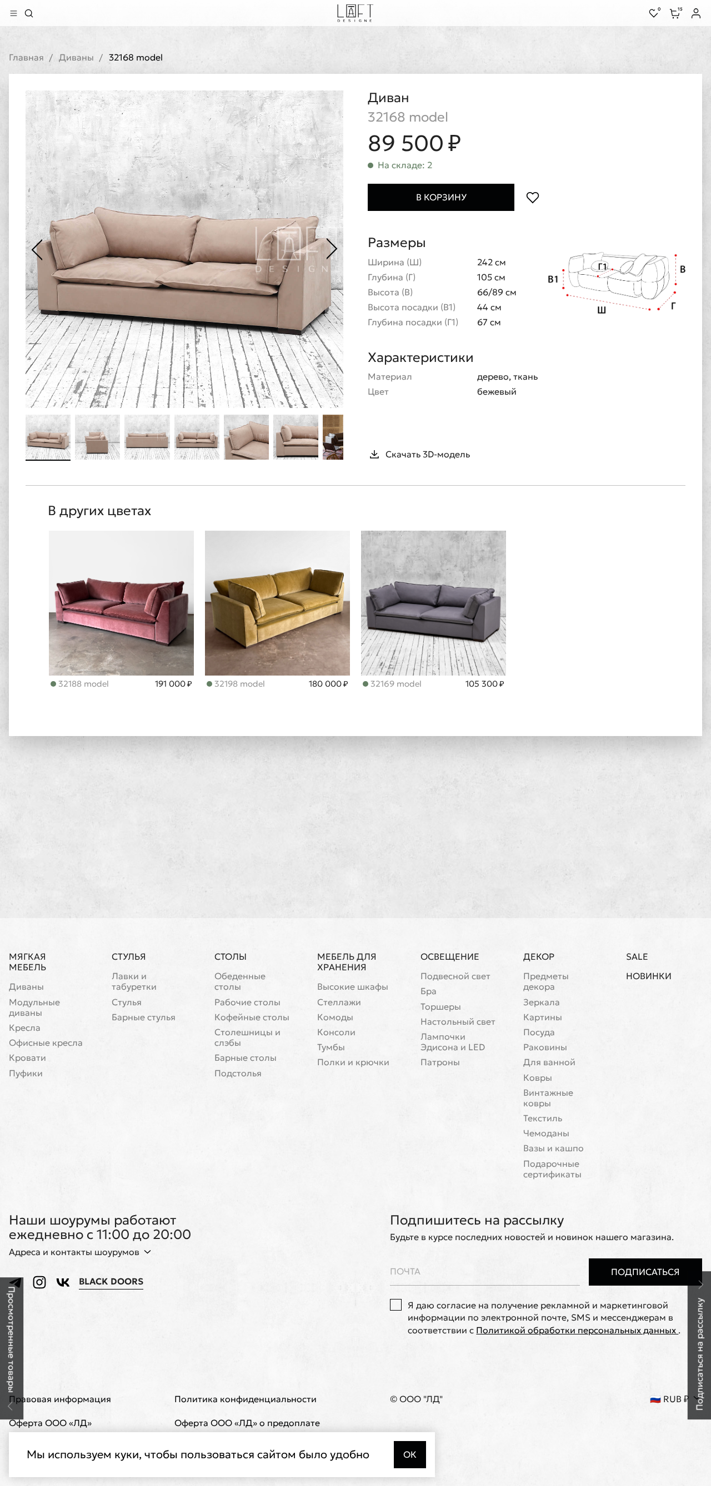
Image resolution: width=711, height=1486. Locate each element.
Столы (230, 956)
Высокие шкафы (352, 986)
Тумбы (331, 1047)
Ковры (537, 1077)
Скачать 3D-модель (427, 454)
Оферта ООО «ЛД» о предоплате (247, 1423)
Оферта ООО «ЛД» (50, 1423)
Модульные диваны (34, 1007)
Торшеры (440, 1006)
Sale (637, 956)
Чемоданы (546, 1133)
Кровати (27, 1057)
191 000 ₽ (173, 684)
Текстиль (542, 1118)
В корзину (441, 197)
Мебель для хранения (347, 962)
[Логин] (696, 13)
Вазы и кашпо (553, 1148)
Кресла (25, 1027)
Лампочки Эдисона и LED (452, 1041)
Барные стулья (144, 1017)
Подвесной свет (455, 976)
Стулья (129, 956)
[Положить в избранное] (532, 197)
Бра (428, 991)
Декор (538, 956)
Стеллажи (339, 1002)
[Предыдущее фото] (36, 249)
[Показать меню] (13, 13)
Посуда (539, 1032)
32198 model (238, 683)
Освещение (449, 956)
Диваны (76, 57)
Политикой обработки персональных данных (577, 1330)
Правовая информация (60, 1399)
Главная (26, 57)
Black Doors (111, 1281)
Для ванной (549, 1062)
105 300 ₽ (484, 684)
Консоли (336, 1032)
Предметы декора (546, 981)
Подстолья (238, 1073)
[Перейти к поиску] (28, 13)
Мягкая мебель (27, 962)
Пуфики (26, 1073)
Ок (410, 1454)
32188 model (82, 683)
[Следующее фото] (332, 249)
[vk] (63, 1282)
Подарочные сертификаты (552, 1169)
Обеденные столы (240, 981)
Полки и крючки (353, 1062)
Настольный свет (457, 1021)
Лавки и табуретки (134, 981)
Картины (542, 1017)
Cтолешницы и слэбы (247, 1037)
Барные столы (245, 1057)
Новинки (649, 976)
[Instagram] (39, 1282)
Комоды (335, 1017)
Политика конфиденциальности (245, 1399)
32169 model (395, 683)
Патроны (440, 1062)
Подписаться (645, 1271)
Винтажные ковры (548, 1098)
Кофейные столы (251, 1017)
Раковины (545, 1047)
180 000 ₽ (328, 684)
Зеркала (541, 1002)
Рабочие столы (247, 1002)
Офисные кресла (46, 1042)
